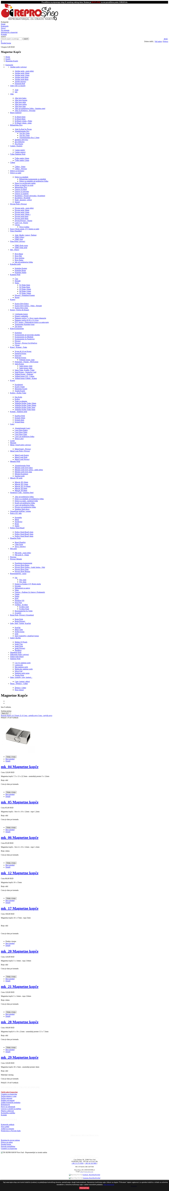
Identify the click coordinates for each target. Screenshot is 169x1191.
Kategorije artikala (7, 1124)
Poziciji (4, 715)
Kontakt (4, 1115)
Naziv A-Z (6, 713)
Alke (12, 94)
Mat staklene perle (21, 667)
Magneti (13, 443)
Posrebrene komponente (23, 563)
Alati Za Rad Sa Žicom (23, 129)
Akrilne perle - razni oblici (24, 71)
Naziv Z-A (19, 715)
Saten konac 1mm (25, 366)
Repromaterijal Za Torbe (24, 611)
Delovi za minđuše (21, 177)
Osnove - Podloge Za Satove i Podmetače (30, 592)
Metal (17, 520)
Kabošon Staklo (20, 272)
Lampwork (19, 665)
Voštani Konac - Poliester (24, 374)
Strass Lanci (19, 439)
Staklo (17, 526)
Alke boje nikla (20, 102)
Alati (16, 90)
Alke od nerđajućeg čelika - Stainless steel (30, 108)
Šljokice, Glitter (20, 688)
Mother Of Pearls (21, 642)
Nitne (17, 590)
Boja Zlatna (19, 260)
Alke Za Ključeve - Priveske (25, 111)
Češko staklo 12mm (22, 160)
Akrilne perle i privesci (18, 67)
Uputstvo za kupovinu (9, 1094)
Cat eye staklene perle (23, 663)
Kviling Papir (24, 609)
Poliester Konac (20, 358)
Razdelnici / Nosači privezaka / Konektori (30, 196)
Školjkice (18, 650)
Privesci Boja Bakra (22, 565)
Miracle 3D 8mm (21, 490)
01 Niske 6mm (24, 285)
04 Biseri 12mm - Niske (23, 121)
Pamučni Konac (20, 353)
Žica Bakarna (19, 142)
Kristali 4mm (19, 420)
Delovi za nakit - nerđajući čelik (26, 501)
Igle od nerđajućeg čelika (24, 262)
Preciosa (13, 557)
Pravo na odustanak (8, 1107)
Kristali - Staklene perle (18, 412)
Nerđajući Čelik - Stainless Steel (21, 493)
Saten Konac (19, 364)
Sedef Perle (19, 646)
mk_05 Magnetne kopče (19, 802)
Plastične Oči (19, 600)
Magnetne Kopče (21, 389)
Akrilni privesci (20, 81)
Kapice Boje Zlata (21, 308)
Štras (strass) (19, 690)
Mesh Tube (19, 630)
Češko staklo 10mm (22, 158)
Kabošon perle (15, 264)
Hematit (17, 281)
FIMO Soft (19, 239)
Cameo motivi (20, 150)
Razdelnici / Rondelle (22, 198)
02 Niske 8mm (24, 287)
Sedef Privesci (20, 648)
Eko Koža (18, 397)
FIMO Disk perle (21, 248)
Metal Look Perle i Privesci (20, 451)
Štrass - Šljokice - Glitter (19, 684)
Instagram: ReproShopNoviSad (91, 1178)
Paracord (18, 356)
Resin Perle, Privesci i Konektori (22, 615)
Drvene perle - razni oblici (24, 208)
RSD (165, 39)
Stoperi (17, 202)
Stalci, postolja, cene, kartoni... (21, 677)
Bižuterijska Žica (16, 125)
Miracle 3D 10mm (21, 482)
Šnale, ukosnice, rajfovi (23, 200)
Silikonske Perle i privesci (19, 654)
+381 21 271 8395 (77, 1163)
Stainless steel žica (21, 140)
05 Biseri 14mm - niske (23, 123)
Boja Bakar (19, 254)
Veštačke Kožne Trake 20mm (25, 405)
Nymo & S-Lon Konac (23, 351)
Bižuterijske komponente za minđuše (32, 179)
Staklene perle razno (22, 673)
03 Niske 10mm (25, 289)
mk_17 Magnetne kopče (19, 908)
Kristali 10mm (20, 418)
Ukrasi (17, 225)
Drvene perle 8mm (21, 218)
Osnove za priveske (22, 192)
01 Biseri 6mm (20, 117)
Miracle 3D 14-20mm (22, 486)
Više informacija (108, 1184)
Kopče (12, 380)
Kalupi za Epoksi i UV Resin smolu (28, 584)
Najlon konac (19, 632)
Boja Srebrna (19, 258)
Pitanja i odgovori (7, 1111)
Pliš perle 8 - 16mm (22, 555)
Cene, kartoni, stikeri (22, 681)
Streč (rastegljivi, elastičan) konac (27, 636)
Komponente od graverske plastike (27, 335)
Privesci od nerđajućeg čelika (25, 507)
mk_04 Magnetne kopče (19, 767)
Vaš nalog (158, 41)
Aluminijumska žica (22, 131)
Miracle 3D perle (16, 478)
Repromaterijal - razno (18, 574)
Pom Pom (18, 603)
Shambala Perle (15, 652)
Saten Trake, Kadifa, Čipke (24, 370)
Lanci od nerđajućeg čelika (24, 436)
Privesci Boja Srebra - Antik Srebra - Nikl (30, 567)
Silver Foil (18, 671)
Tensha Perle (19, 675)
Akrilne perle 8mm (21, 79)
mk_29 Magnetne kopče (19, 1057)
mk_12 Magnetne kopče (19, 873)
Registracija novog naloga (10, 1140)
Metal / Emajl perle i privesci (20, 445)
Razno (17, 297)
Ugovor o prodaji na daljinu (11, 1109)
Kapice (12, 299)
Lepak (12, 441)
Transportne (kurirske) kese (24, 324)
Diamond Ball (20, 84)
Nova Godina (24, 227)
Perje (16, 598)
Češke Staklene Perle (17, 154)
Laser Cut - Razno (21, 223)
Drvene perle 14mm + (23, 214)
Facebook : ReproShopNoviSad (91, 1175)
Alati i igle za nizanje (17, 86)
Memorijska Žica (21, 187)
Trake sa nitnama (21, 401)
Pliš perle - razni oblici (23, 553)
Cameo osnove (20, 152)
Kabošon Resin (20, 270)
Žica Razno (19, 144)
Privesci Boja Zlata (22, 569)
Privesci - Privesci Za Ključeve (26, 343)
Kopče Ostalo (20, 387)
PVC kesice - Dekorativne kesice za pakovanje (32, 322)
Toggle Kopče (20, 391)
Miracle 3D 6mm (21, 488)
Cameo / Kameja (16, 146)
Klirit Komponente (17, 329)
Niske (17, 283)
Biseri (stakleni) (15, 113)
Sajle (16, 634)
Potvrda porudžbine (8, 1146)
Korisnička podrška (8, 1113)
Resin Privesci (20, 621)
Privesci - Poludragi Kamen (25, 295)
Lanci (12, 424)
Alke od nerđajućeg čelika (24, 497)
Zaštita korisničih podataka (10, 1102)
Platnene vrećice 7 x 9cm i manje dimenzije (30, 318)
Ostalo (17, 594)
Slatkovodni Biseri (17, 657)
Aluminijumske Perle (22, 466)
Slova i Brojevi (20, 547)
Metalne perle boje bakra (24, 468)
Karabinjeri (19, 385)
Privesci (17, 341)
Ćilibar (12, 162)
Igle (16, 92)
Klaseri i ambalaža (21, 316)
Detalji (8, 761)
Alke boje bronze (21, 100)
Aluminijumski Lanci (22, 428)
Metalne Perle (15, 461)
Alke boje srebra (21, 104)
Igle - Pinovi (14, 250)
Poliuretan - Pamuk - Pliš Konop (26, 362)
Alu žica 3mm (24, 135)
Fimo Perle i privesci (17, 241)
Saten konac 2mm (25, 368)
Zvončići (18, 613)
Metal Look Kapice (22, 455)
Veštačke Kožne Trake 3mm (25, 407)
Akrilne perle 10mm (22, 73)
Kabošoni (18, 333)
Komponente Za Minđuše (24, 337)
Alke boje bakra (20, 98)
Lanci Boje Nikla (21, 432)
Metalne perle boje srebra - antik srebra (29, 470)
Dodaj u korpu (11, 757)
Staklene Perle (15, 659)
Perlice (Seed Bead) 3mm (24, 534)
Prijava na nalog (7, 1142)
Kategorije (9, 65)
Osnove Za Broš (21, 189)
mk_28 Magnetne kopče (19, 1022)
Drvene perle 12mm (22, 212)
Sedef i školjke (15, 638)
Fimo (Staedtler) (16, 231)
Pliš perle (13, 549)
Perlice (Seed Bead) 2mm (24, 532)
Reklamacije (5, 1105)
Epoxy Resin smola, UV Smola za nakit (24, 229)
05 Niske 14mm (25, 293)
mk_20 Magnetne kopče (19, 951)
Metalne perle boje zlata (23, 472)
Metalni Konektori (21, 474)
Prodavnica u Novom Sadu (11, 1131)
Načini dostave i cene (8, 1096)
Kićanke (18, 586)
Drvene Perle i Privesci (18, 204)
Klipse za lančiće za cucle (24, 185)
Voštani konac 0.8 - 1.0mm (24, 376)
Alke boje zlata (20, 106)
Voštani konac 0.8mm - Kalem (26, 378)
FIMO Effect (19, 237)
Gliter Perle (19, 544)
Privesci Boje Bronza (22, 571)
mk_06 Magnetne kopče (19, 837)
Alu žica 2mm (24, 133)
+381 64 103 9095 (91, 1163)
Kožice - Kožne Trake (18, 393)
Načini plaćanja (6, 1098)
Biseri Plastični (20, 542)
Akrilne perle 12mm (22, 75)
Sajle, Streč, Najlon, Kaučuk (20, 623)
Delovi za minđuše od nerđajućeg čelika (33, 181)
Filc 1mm (22, 580)
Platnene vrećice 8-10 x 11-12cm (27, 320)
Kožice (17, 399)
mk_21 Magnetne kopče (19, 986)
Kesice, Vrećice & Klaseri (19, 310)
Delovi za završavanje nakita (25, 183)
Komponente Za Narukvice (25, 339)
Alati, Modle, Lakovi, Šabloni (25, 235)
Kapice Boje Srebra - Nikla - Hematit (28, 306)
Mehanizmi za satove (22, 588)
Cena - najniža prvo (30, 715)
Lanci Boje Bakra (21, 430)
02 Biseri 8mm (20, 119)
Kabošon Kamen (21, 268)
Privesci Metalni (16, 559)
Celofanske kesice (21, 314)
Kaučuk (17, 627)
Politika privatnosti (7, 1100)
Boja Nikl (18, 256)
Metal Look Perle (21, 457)
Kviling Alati (24, 607)
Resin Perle (19, 619)
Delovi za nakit (15, 173)
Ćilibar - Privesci (21, 169)
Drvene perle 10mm (22, 210)
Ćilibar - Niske (20, 167)
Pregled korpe (6, 43)
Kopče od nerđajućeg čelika (25, 503)
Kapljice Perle (20, 416)
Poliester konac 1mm (26, 360)
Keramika (18, 517)
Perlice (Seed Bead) (17, 528)
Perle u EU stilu (16, 513)
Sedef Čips (19, 644)
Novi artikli (5, 1127)
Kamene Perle (15, 275)
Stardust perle (20, 476)
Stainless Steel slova (22, 509)
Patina (17, 596)
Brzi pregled (10, 759)
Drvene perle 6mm (21, 216)
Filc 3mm (22, 582)
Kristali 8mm (19, 422)
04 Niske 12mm (25, 291)
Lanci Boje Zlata (21, 434)
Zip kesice (18, 326)
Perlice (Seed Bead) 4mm (24, 536)
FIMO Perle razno (21, 245)
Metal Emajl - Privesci (23, 449)
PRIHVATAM (84, 1188)
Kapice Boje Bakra (22, 304)
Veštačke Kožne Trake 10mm (25, 403)
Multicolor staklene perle (24, 669)
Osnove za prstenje (22, 194)
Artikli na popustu (7, 1129)
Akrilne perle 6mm (21, 77)
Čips (16, 279)
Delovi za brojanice (17, 171)
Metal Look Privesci (22, 459)
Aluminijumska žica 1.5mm (29, 138)
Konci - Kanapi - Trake (18, 347)
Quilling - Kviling (21, 605)
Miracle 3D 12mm (21, 484)
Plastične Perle (15, 538)
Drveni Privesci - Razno (23, 221)
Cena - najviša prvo (45, 715)
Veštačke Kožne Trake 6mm (25, 409)
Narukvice (18, 522)
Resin (17, 524)
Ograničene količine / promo (20, 511)
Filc (16, 578)
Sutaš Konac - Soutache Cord (25, 372)
